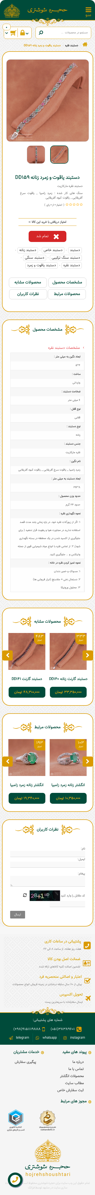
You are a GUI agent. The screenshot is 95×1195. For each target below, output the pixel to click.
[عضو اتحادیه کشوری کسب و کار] (16, 1120)
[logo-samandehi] (47, 1120)
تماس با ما (76, 1069)
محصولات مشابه (27, 282)
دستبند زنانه (27, 250)
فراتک (31, 1187)
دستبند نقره (71, 265)
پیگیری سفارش (25, 1062)
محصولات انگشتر (72, 1076)
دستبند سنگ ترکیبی (66, 258)
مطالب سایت (74, 1083)
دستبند (75, 250)
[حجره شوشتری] (48, 10)
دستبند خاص (53, 250)
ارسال (17, 914)
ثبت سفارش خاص (70, 1090)
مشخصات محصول (67, 282)
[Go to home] (85, 44)
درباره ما (78, 1062)
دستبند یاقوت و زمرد (41, 265)
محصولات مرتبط (67, 294)
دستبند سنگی (34, 258)
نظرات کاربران (28, 294)
